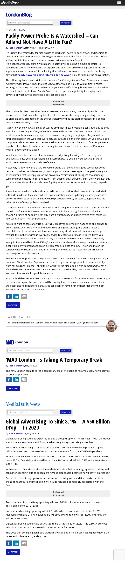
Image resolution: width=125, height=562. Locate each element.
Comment (13, 304)
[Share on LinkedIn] (16, 296)
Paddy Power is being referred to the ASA (43, 74)
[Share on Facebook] (9, 296)
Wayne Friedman (17, 433)
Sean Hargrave (16, 47)
